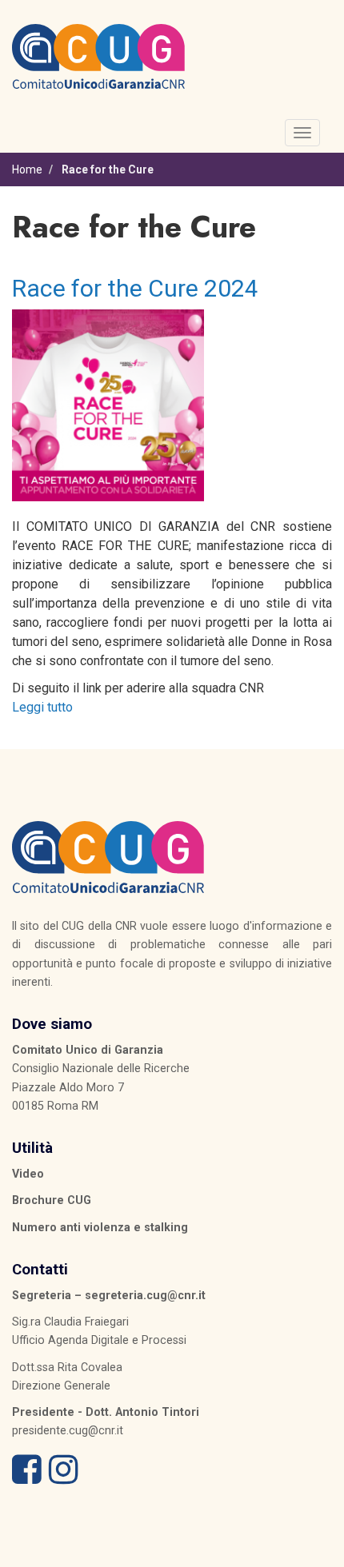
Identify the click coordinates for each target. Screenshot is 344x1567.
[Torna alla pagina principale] (98, 55)
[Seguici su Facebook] (27, 1477)
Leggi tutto (42, 707)
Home (27, 169)
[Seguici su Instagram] (63, 1477)
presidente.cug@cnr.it (67, 1430)
